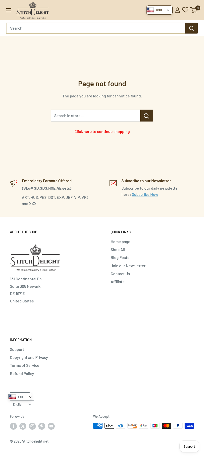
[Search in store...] (146, 116)
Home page (120, 241)
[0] (194, 10)
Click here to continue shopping (102, 131)
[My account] (177, 10)
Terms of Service (24, 365)
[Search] (191, 28)
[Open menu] (8, 10)
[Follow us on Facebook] (13, 426)
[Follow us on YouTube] (51, 426)
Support (17, 349)
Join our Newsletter (128, 265)
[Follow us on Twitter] (22, 426)
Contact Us (120, 273)
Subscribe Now (145, 194)
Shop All (118, 249)
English (18, 404)
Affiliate (118, 281)
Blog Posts (120, 257)
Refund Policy (22, 373)
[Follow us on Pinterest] (41, 426)
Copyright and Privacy (29, 357)
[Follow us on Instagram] (32, 426)
